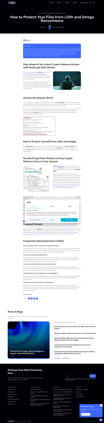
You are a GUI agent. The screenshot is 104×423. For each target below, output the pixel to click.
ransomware (64, 229)
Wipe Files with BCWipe (35, 389)
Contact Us (78, 392)
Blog (40, 13)
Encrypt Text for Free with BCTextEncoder (62, 392)
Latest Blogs (65, 358)
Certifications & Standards (82, 389)
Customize (51, 219)
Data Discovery (11, 389)
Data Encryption (11, 392)
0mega (43, 83)
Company (67, 2)
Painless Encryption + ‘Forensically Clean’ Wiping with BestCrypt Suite (39, 404)
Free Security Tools (12, 401)
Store (81, 2)
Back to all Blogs (28, 294)
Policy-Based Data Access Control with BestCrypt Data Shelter (62, 399)
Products (51, 2)
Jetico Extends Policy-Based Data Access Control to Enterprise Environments (72, 346)
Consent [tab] (34, 206)
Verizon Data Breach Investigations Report (35, 73)
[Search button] (90, 2)
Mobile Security (11, 404)
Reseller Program (80, 396)
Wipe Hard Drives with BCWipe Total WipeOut (38, 392)
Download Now (85, 414)
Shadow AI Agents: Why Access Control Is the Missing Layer (75, 333)
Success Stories (79, 394)
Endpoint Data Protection (13, 399)
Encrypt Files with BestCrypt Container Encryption (39, 396)
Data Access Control (12, 394)
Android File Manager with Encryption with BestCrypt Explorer (62, 410)
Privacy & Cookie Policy (21, 421)
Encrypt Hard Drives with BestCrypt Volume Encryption (40, 400)
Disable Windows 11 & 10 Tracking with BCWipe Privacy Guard (62, 395)
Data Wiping (10, 396)
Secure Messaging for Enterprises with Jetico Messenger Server (62, 414)
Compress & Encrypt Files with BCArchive (62, 389)
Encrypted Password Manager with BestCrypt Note (61, 406)
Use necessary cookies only (35, 219)
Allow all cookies (69, 219)
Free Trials (86, 2)
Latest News (57, 358)
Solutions (59, 2)
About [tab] (70, 206)
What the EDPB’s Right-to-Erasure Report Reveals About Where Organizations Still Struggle (74, 339)
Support (75, 2)
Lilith (38, 83)
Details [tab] (52, 206)
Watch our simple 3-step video (63, 185)
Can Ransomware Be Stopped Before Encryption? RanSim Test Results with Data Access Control (74, 352)
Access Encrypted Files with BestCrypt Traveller (62, 402)
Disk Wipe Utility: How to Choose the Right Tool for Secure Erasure (75, 327)
